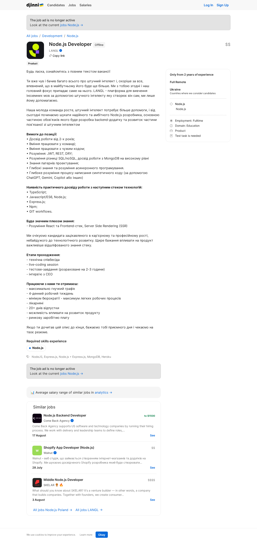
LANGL (53, 50)
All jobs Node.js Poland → (52, 510)
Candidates (56, 5)
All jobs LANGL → (89, 510)
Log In (208, 5)
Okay (101, 534)
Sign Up (223, 5)
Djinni (35, 5)
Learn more (86, 534)
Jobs (72, 5)
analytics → (103, 392)
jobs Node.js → (71, 25)
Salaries (86, 5)
